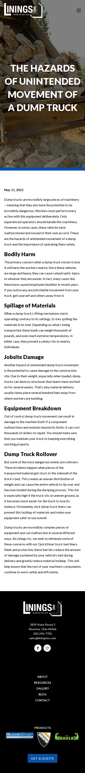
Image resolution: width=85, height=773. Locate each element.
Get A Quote (42, 758)
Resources (42, 682)
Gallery (42, 688)
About (42, 676)
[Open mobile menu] (79, 10)
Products (42, 727)
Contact (42, 700)
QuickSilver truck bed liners (57, 544)
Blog (42, 694)
